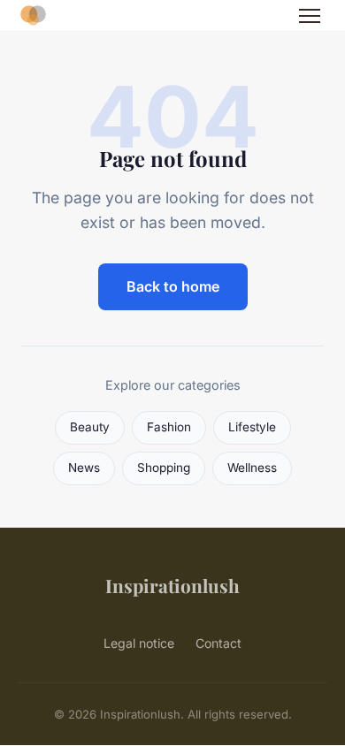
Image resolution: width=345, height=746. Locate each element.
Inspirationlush (172, 585)
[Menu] (309, 16)
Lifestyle (252, 427)
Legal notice (139, 643)
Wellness (252, 468)
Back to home (172, 286)
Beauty (90, 427)
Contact (219, 643)
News (84, 468)
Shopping (163, 468)
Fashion (169, 427)
